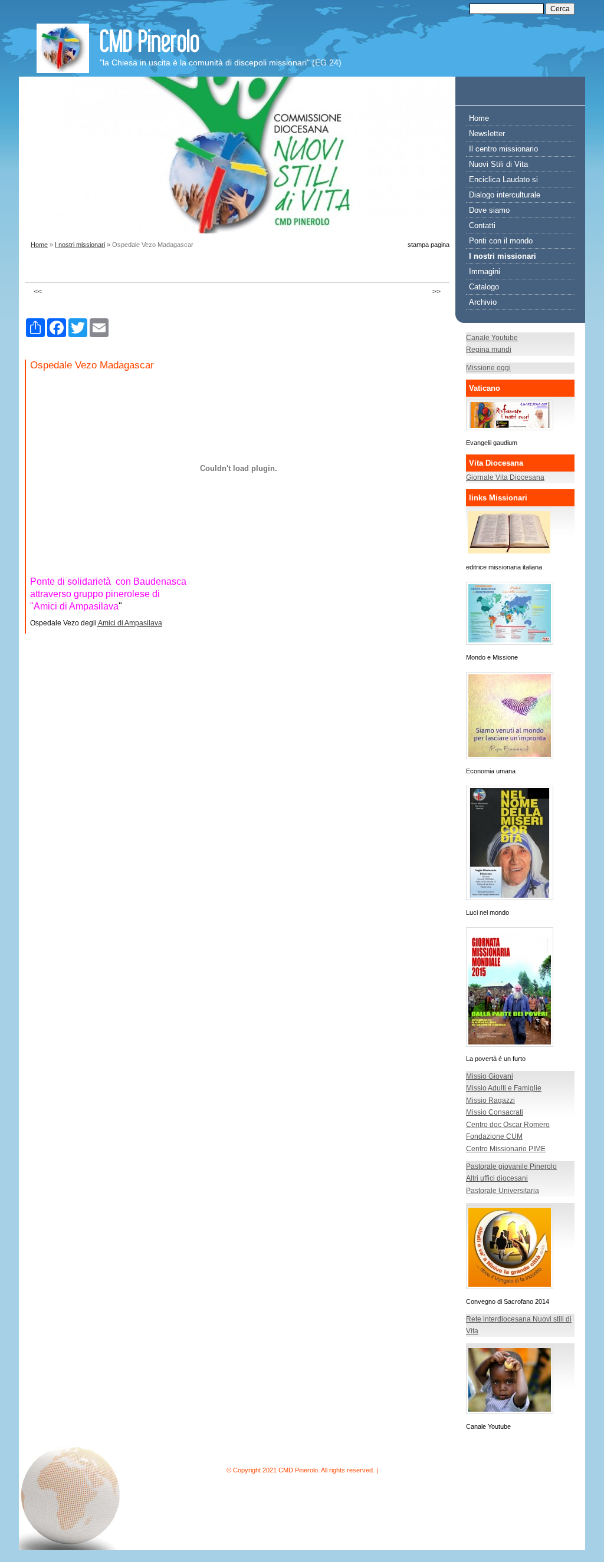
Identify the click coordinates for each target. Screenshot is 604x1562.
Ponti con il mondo (501, 240)
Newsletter (487, 133)
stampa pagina (428, 244)
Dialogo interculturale (504, 194)
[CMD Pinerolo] (63, 48)
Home (39, 244)
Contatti (482, 225)
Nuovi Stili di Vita (498, 164)
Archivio (483, 302)
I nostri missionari (80, 244)
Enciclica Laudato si (503, 179)
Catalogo (484, 286)
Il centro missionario (503, 148)
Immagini (484, 271)
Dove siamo (489, 210)
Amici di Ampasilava (129, 623)
